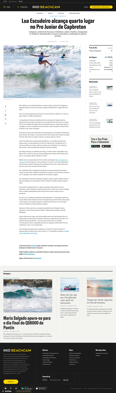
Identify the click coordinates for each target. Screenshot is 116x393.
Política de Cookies (74, 355)
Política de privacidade (75, 353)
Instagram (38, 258)
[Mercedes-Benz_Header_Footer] (13, 1)
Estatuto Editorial (73, 362)
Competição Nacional (48, 355)
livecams (33, 246)
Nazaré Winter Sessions (102, 353)
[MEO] (5, 1)
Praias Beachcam (29, 254)
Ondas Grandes (46, 364)
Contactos (72, 364)
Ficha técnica (72, 360)
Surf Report (93, 57)
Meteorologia (91, 278)
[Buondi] (21, 1)
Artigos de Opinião (47, 362)
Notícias (98, 355)
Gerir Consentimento (76, 388)
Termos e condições (74, 357)
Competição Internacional (93, 87)
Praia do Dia (93, 48)
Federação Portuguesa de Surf (50, 353)
